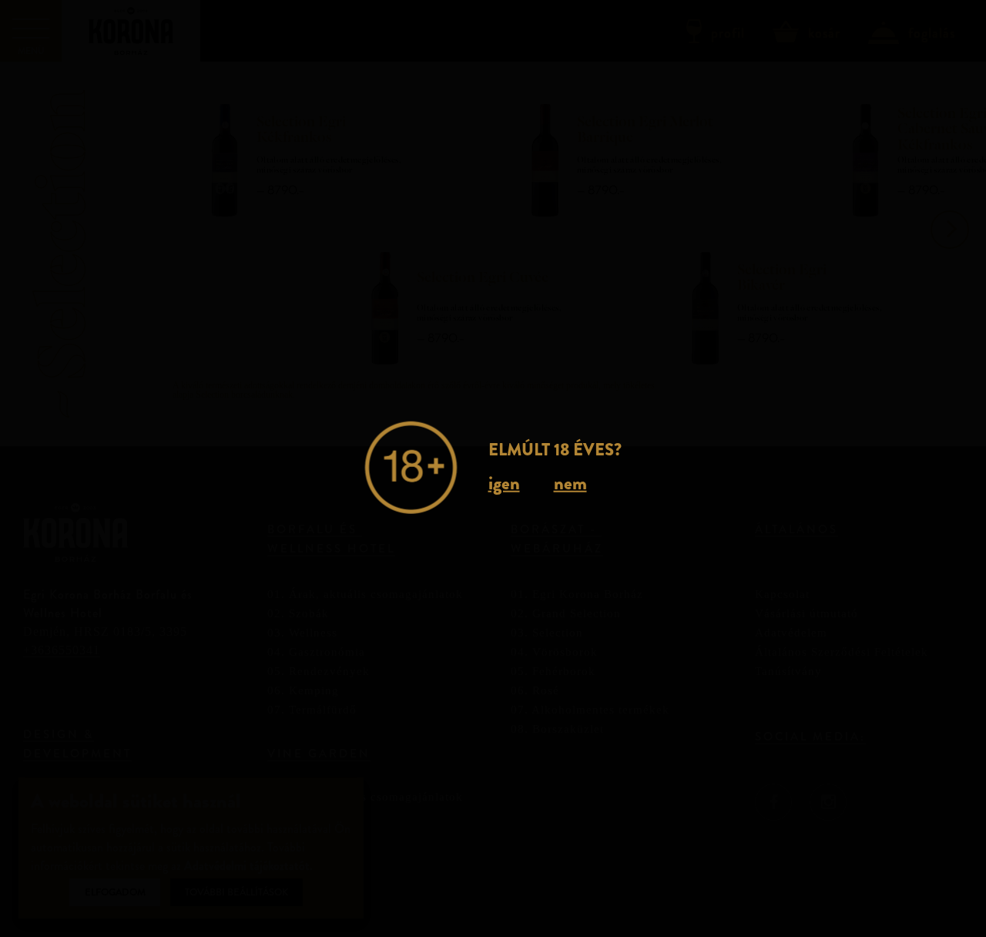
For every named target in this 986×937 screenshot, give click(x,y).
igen (504, 483)
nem (570, 483)
